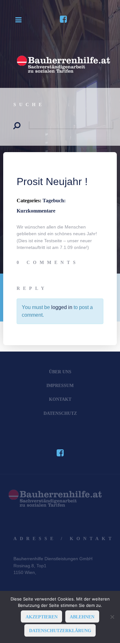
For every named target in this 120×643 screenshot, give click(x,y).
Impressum (60, 385)
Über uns (60, 371)
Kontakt (60, 399)
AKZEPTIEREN (42, 616)
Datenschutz (60, 413)
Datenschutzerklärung (60, 630)
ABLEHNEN (82, 616)
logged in (61, 307)
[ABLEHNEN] (112, 617)
